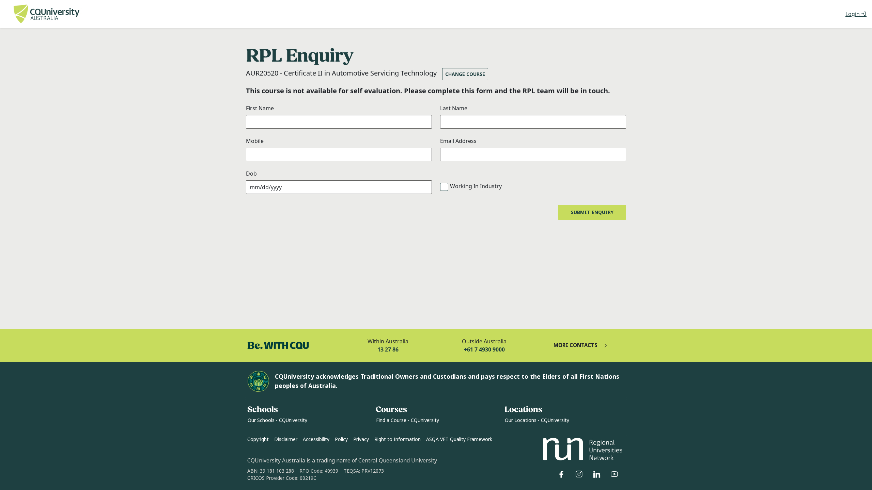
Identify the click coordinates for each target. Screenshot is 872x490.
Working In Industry (476, 186)
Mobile (255, 141)
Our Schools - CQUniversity (277, 420)
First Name (260, 108)
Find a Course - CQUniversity (407, 420)
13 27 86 (388, 349)
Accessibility (316, 439)
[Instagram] (579, 474)
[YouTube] (614, 474)
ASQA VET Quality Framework (459, 439)
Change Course (465, 74)
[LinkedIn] (596, 474)
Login (853, 14)
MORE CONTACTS (575, 345)
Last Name (453, 108)
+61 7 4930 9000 (484, 349)
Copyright (258, 439)
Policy (341, 439)
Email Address (458, 141)
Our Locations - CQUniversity (537, 420)
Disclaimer (285, 439)
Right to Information (397, 439)
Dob (251, 173)
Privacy (361, 439)
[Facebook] (561, 474)
